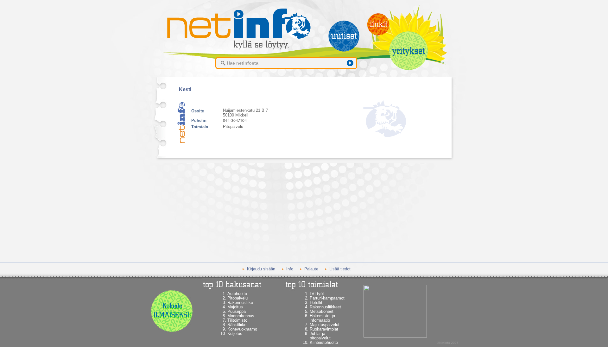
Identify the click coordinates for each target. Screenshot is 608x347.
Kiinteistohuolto (324, 342)
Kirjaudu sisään (261, 269)
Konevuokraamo (242, 329)
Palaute (311, 269)
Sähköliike (236, 324)
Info (289, 269)
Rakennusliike (240, 302)
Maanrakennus (240, 315)
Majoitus (235, 307)
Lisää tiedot (340, 269)
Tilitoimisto (237, 320)
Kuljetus (234, 333)
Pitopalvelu (237, 298)
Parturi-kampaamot (327, 298)
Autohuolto (237, 293)
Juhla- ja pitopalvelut (320, 335)
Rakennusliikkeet (325, 307)
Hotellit (316, 302)
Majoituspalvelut (324, 324)
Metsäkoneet (321, 311)
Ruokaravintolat (324, 329)
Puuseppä (236, 311)
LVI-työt (317, 293)
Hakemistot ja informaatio (322, 318)
